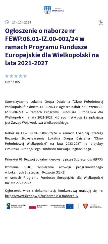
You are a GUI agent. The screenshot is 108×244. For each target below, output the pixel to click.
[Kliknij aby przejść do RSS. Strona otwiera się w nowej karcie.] (101, 22)
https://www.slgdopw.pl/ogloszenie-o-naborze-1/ (41, 196)
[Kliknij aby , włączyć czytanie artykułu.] (9, 91)
